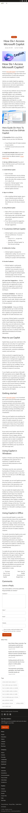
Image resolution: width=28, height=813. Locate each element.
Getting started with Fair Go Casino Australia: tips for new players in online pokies (16, 662)
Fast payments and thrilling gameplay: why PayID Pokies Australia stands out (16, 670)
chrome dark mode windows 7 (9, 682)
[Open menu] (6, 3)
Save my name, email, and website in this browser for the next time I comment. (13, 630)
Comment (5, 593)
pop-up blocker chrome (7, 703)
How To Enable (19, 47)
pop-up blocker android (7, 700)
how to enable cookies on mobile (9, 694)
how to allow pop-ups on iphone (9, 685)
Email (3, 616)
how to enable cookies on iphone (10, 691)
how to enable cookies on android (10, 688)
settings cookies (20, 703)
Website (4, 623)
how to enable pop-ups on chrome (10, 697)
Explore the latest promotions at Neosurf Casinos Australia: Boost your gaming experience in (17, 653)
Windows (14, 37)
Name (4, 610)
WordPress (18, 811)
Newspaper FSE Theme (5, 811)
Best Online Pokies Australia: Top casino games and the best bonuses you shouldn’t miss (17, 645)
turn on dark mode (6, 706)
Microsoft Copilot (10, 71)
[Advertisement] (14, 20)
